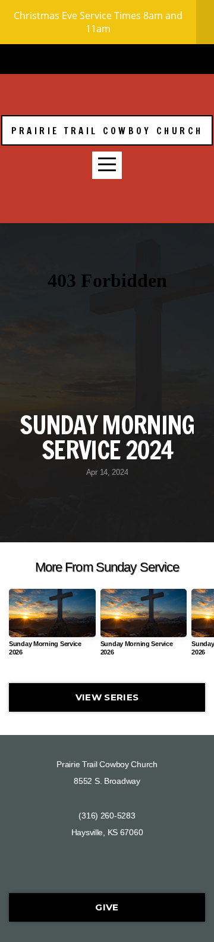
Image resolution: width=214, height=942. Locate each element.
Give (106, 907)
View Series (107, 697)
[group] (52, 627)
